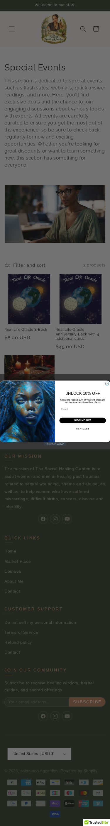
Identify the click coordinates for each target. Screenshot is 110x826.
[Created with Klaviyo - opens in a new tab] (55, 444)
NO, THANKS (82, 429)
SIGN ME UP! (82, 420)
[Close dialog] (107, 383)
